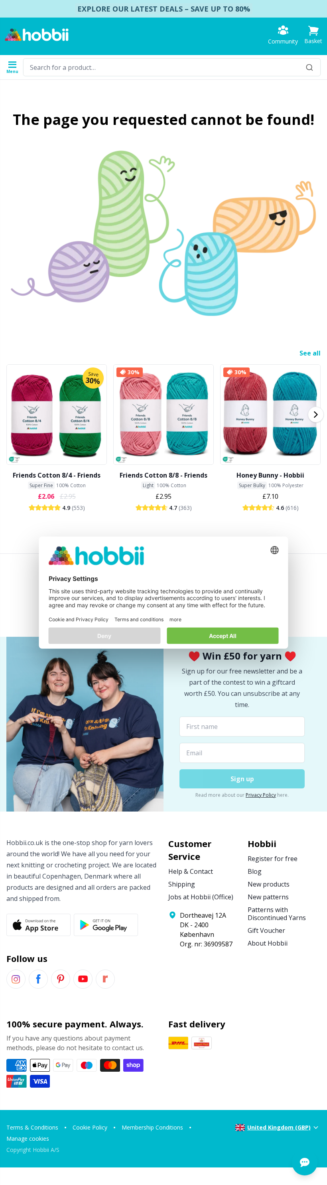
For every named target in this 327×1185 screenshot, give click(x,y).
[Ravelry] (105, 979)
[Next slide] (316, 415)
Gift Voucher (266, 930)
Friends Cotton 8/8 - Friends (163, 475)
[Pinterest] (60, 979)
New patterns (268, 897)
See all (310, 353)
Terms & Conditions (32, 1127)
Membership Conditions (152, 1127)
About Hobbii (268, 943)
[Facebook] (38, 979)
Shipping (181, 884)
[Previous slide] (11, 415)
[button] (313, 35)
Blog (255, 871)
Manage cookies (27, 1138)
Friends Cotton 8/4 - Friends (56, 475)
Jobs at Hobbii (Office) (200, 897)
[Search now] (309, 67)
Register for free (272, 858)
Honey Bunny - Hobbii (270, 475)
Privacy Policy (261, 795)
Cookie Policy (90, 1127)
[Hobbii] (37, 34)
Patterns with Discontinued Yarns (277, 913)
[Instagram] (16, 979)
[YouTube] (83, 979)
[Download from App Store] (38, 925)
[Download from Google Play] (106, 925)
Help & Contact (190, 871)
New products (269, 884)
